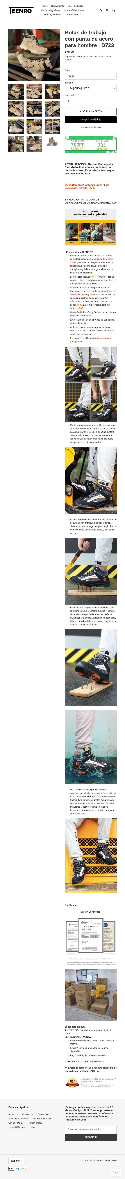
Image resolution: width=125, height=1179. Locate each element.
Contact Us (28, 1114)
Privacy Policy (35, 1122)
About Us (13, 1114)
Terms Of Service (17, 1127)
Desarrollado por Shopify (106, 1160)
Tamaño (69, 82)
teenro (92, 1160)
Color (67, 70)
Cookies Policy (15, 1122)
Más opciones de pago (91, 127)
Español (15, 1160)
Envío (85, 56)
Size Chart (43, 1114)
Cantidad (69, 95)
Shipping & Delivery (18, 1118)
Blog (32, 1127)
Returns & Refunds (42, 1118)
